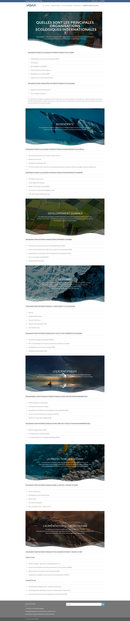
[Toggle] (29, 59)
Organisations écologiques (90, 5)
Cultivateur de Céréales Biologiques (35, 608)
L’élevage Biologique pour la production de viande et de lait (40, 611)
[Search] (43, 5)
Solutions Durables (67, 5)
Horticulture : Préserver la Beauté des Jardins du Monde (40, 614)
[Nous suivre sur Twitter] (102, 1)
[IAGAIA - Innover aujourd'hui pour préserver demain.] (33, 5)
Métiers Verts (77, 5)
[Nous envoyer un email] (103, 1)
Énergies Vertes (55, 5)
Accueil (47, 5)
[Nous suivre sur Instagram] (100, 1)
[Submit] (102, 604)
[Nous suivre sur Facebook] (99, 1)
